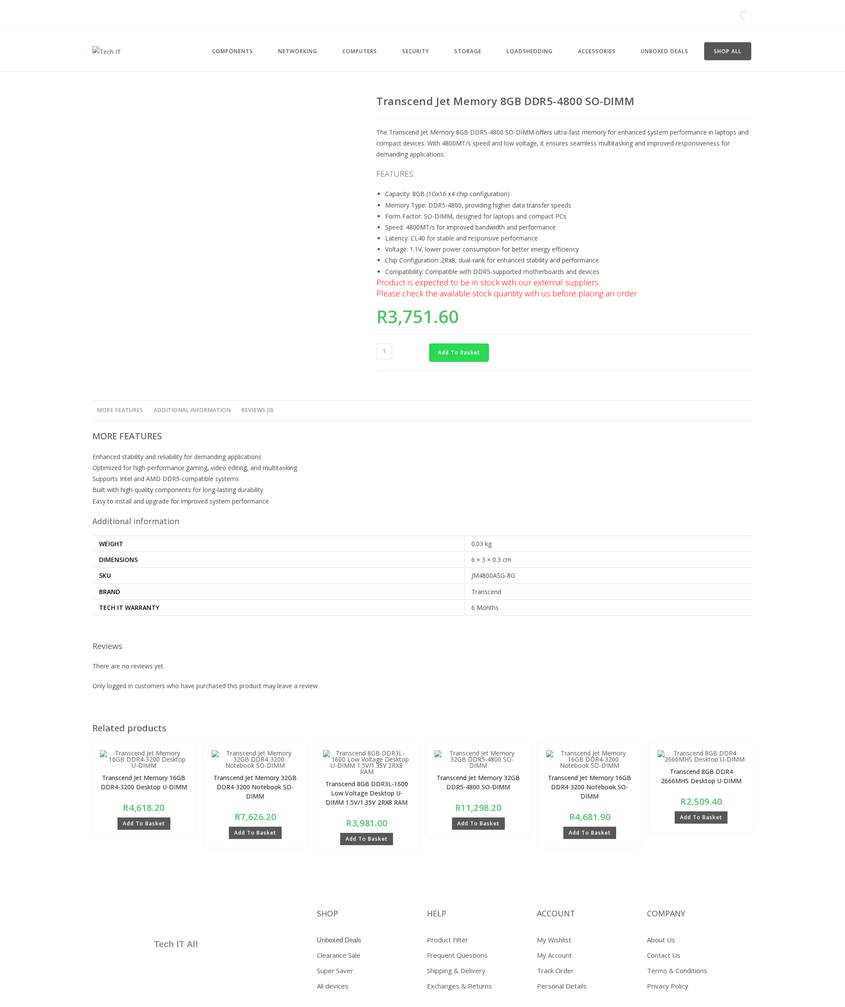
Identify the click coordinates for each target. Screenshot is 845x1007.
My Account (554, 955)
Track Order (555, 970)
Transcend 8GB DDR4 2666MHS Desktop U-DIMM (701, 776)
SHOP (327, 913)
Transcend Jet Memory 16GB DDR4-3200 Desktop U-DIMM (144, 782)
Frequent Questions (457, 955)
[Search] (737, 15)
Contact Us (663, 955)
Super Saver (335, 970)
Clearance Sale (338, 955)
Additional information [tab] (192, 410)
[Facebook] (109, 917)
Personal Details (562, 985)
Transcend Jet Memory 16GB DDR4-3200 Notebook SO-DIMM (589, 786)
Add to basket (459, 352)
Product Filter (447, 939)
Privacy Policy (667, 985)
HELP (436, 913)
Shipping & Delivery (456, 970)
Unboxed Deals (339, 940)
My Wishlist (554, 939)
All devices (333, 985)
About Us (661, 939)
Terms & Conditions (677, 970)
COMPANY (666, 913)
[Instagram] (187, 917)
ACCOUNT (556, 913)
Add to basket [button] (144, 823)
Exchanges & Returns (459, 985)
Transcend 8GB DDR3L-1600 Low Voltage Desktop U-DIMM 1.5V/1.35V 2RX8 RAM (366, 793)
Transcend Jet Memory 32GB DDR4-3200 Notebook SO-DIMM (255, 786)
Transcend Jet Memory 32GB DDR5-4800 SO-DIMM (478, 782)
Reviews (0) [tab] (257, 410)
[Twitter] (135, 917)
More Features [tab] (120, 410)
